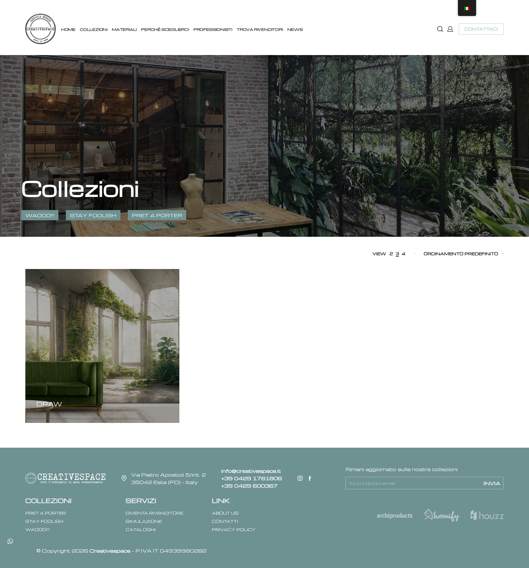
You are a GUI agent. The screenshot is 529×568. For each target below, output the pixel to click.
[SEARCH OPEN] (440, 29)
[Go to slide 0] (40, 282)
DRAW (49, 404)
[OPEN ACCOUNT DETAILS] (450, 29)
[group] (102, 346)
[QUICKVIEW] (38, 396)
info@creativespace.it (251, 471)
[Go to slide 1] (48, 282)
